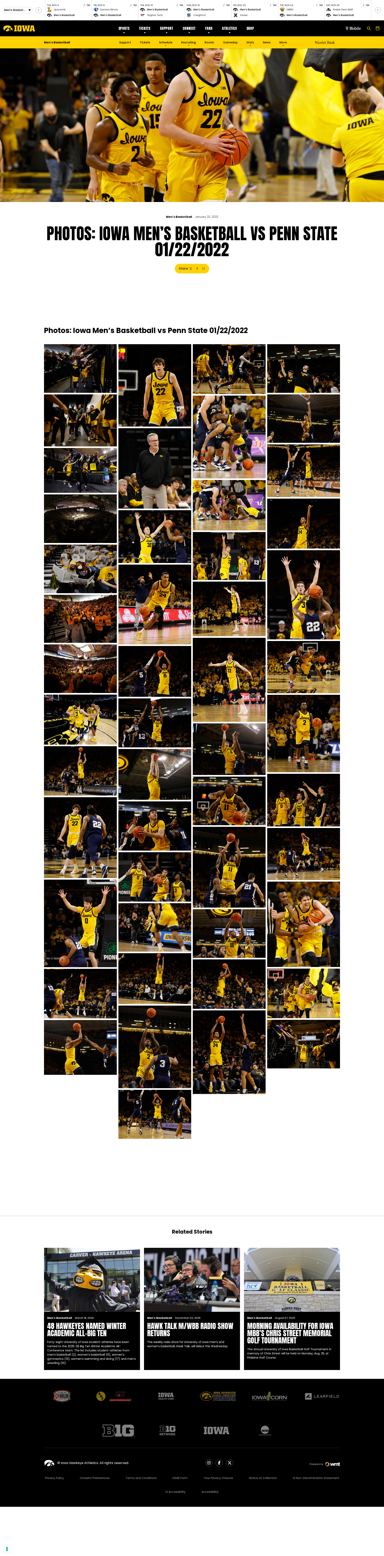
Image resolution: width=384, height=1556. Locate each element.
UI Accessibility (175, 1492)
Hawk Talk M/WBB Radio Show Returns (190, 1330)
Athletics (229, 28)
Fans (208, 28)
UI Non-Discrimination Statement (316, 1478)
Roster (209, 42)
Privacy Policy (54, 1478)
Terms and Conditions (141, 1478)
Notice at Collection (263, 1478)
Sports (124, 28)
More (283, 42)
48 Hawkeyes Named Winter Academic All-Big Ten (86, 1330)
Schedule (165, 42)
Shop (250, 28)
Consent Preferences (95, 1478)
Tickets (144, 28)
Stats (250, 42)
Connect (189, 28)
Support (166, 28)
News (267, 42)
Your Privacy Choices (218, 1478)
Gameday (230, 42)
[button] (39, 10)
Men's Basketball (179, 217)
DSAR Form (180, 1478)
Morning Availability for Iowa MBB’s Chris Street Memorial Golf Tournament (290, 1333)
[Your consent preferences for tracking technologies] (7, 1549)
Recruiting (188, 42)
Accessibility (210, 1492)
